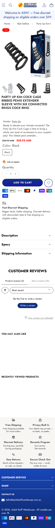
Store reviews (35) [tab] (40, 281)
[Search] (10, 5)
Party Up (16, 121)
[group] (8, 88)
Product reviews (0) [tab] (14, 281)
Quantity (8, 167)
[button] (51, 5)
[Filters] (5, 290)
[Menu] (3, 5)
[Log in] (44, 5)
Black (7, 152)
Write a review (27, 305)
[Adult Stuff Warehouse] (27, 5)
